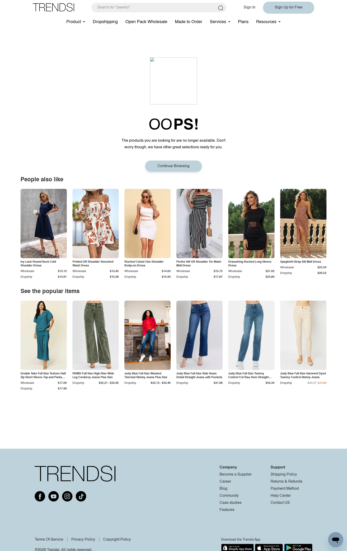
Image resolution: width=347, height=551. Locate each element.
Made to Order (188, 22)
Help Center (281, 496)
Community (229, 496)
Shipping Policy (284, 474)
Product (73, 22)
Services (218, 22)
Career (225, 482)
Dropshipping (105, 22)
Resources (266, 22)
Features (227, 510)
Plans (243, 22)
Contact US (280, 503)
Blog (223, 489)
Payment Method (285, 489)
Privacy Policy (83, 540)
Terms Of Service (49, 540)
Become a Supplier (236, 474)
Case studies (230, 503)
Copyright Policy (117, 540)
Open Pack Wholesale (146, 22)
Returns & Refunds (286, 482)
